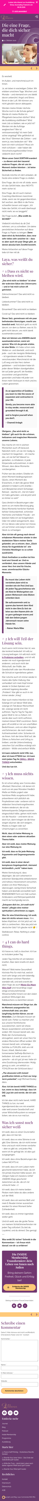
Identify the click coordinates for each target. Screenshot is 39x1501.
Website (4, 1381)
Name (3, 1365)
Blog (4, 1427)
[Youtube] (16, 1412)
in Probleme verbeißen (13, 657)
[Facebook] (4, 1412)
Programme (6, 1438)
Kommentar (6, 1339)
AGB (3, 1490)
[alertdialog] (19, 7)
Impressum (6, 1483)
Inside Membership (9, 1435)
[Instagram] (10, 1412)
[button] (14, 1305)
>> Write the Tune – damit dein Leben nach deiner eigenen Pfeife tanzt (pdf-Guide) (17, 1464)
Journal (5, 1424)
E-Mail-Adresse (7, 1373)
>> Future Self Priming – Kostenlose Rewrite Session (18, 1453)
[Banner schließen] (37, 2)
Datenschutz (6, 1486)
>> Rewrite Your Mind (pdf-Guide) (14, 1469)
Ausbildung (6, 1442)
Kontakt (5, 1479)
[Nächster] (36, 68)
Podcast (5, 1431)
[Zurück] (32, 68)
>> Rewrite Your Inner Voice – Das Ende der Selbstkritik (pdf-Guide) (17, 1459)
